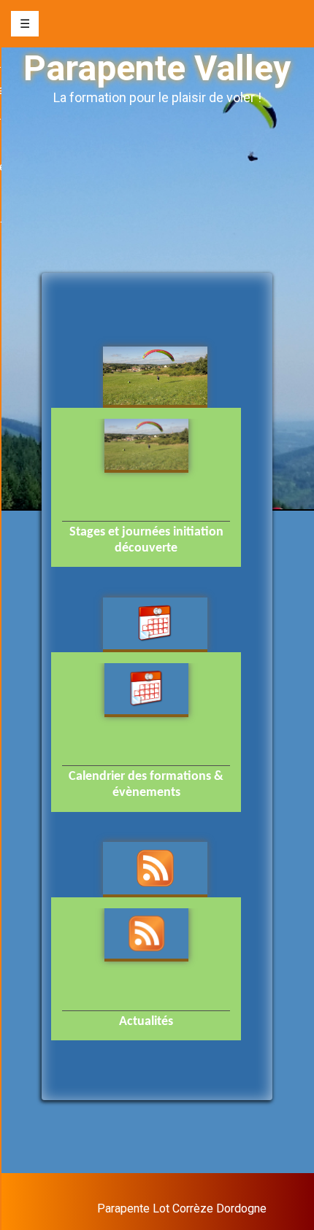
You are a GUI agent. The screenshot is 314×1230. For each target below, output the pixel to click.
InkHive (247, 1195)
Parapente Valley (157, 68)
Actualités (146, 1022)
